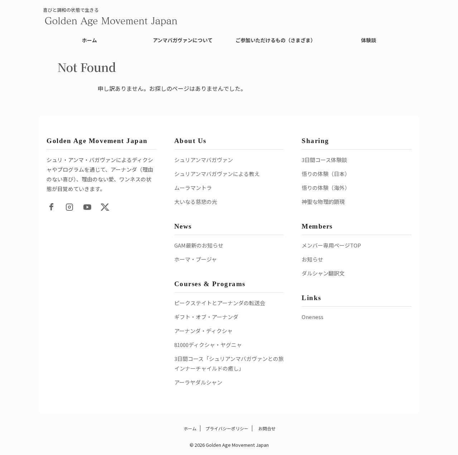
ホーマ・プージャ (195, 259)
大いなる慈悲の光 (195, 201)
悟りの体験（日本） (326, 173)
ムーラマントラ (193, 187)
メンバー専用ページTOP (331, 245)
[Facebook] (52, 207)
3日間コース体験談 (324, 159)
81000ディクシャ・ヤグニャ (208, 344)
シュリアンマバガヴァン (203, 159)
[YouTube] (87, 207)
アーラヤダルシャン (198, 382)
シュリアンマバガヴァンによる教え (217, 173)
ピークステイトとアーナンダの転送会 (219, 303)
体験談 (368, 40)
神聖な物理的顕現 (323, 201)
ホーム (89, 40)
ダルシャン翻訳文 (323, 273)
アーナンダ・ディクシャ (203, 330)
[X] (105, 207)
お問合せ (266, 428)
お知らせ (312, 259)
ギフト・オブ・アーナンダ (206, 317)
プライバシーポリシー (226, 428)
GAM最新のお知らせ (198, 245)
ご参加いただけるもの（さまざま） (275, 40)
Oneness (312, 317)
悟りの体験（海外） (326, 187)
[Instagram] (69, 207)
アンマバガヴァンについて (183, 40)
